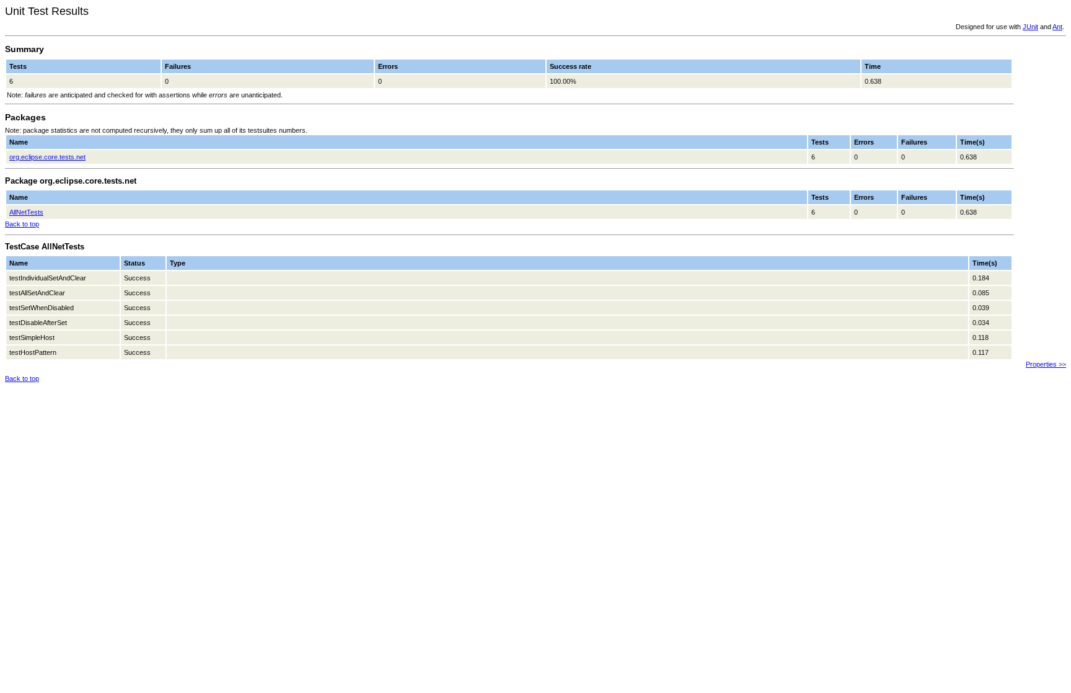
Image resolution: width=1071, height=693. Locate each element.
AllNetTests (26, 212)
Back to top (22, 224)
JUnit (1030, 26)
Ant (1057, 26)
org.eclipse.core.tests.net (47, 157)
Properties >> (1046, 364)
